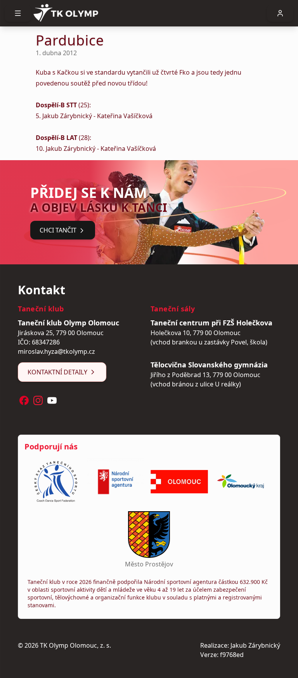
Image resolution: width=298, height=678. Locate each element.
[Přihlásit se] (280, 13)
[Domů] (149, 13)
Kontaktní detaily (57, 372)
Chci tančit (58, 230)
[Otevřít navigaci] (18, 13)
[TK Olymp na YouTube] (52, 400)
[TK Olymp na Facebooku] (24, 400)
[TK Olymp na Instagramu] (38, 400)
